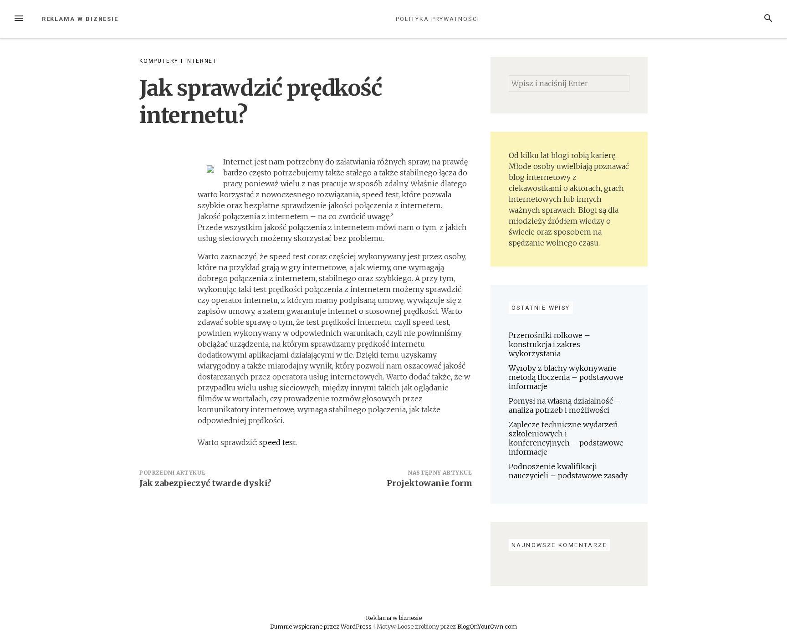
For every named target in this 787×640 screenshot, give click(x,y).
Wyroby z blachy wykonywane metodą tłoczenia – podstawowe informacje (566, 377)
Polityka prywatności (437, 18)
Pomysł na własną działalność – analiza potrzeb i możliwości (565, 405)
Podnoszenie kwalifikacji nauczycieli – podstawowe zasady (568, 471)
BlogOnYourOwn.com (487, 626)
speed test (277, 442)
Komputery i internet (178, 61)
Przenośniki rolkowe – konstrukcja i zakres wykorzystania (549, 344)
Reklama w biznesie (80, 18)
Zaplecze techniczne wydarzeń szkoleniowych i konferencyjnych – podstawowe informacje (566, 438)
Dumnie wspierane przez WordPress (321, 626)
